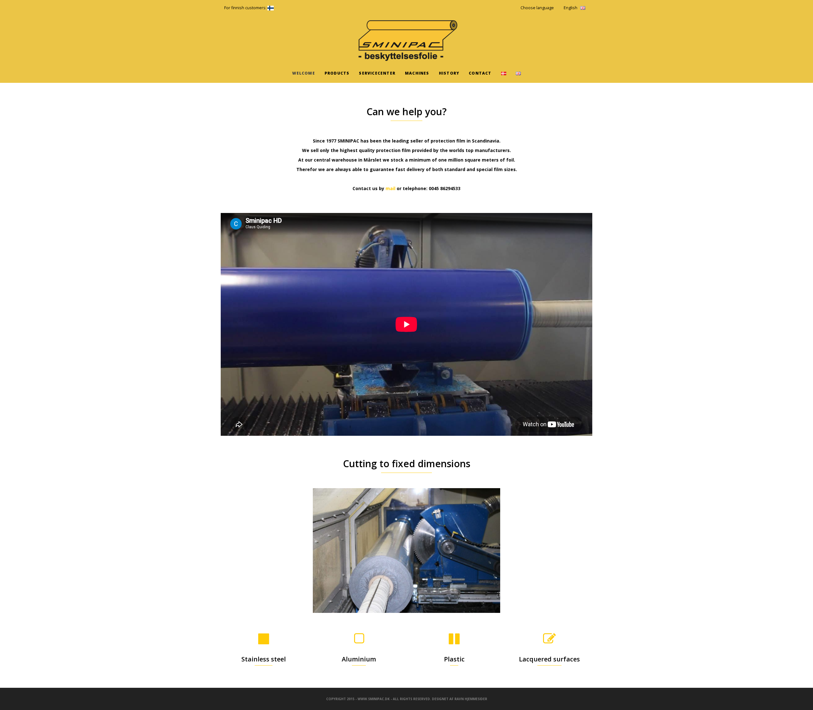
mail (391, 188)
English (570, 7)
